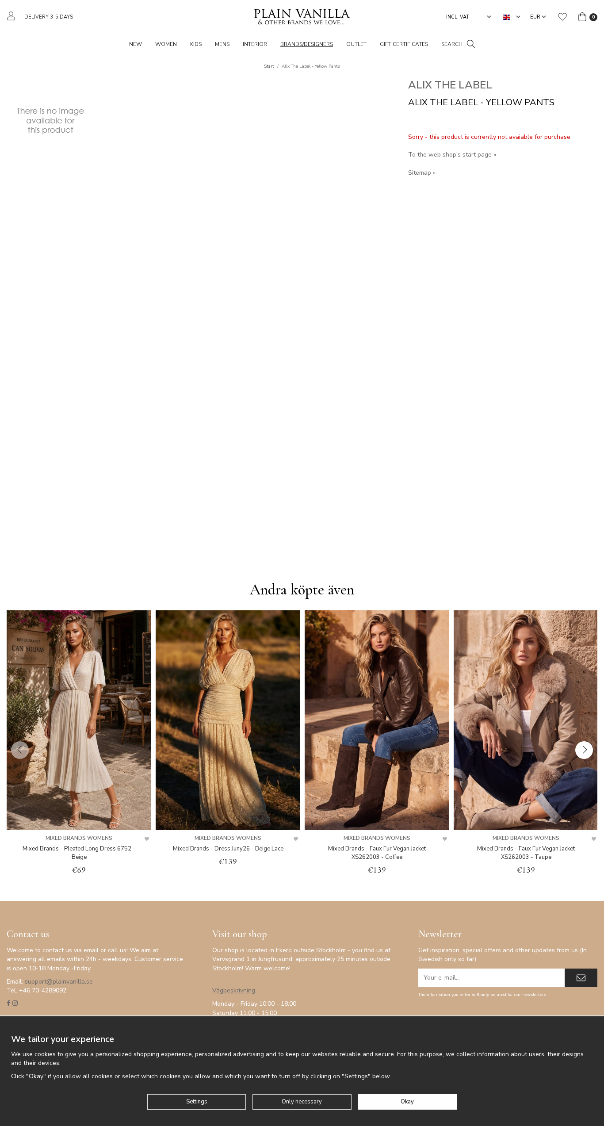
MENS (222, 44)
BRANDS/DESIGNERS (306, 44)
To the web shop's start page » (452, 154)
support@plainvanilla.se (59, 981)
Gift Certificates (404, 44)
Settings (196, 1102)
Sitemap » (422, 173)
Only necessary (302, 1102)
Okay (407, 1102)
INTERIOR (255, 44)
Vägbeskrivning (233, 990)
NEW (135, 44)
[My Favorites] (562, 16)
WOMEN (166, 44)
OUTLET (356, 44)
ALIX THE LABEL (450, 85)
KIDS (196, 44)
